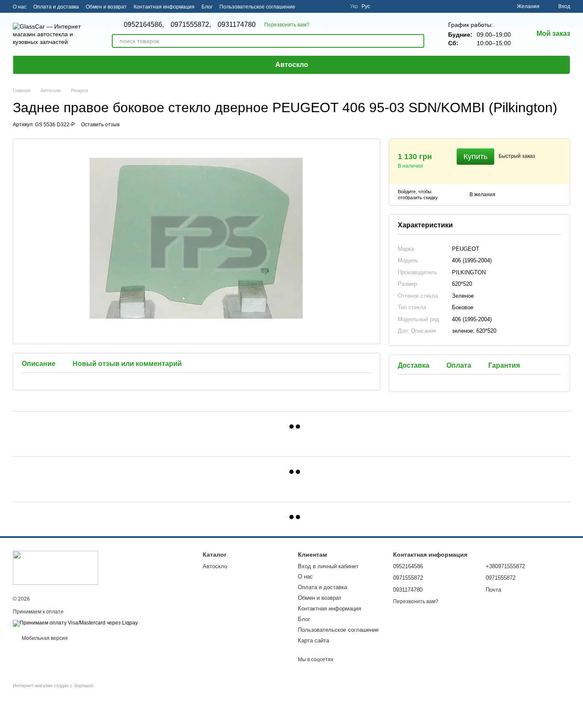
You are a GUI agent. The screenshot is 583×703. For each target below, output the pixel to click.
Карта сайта (313, 640)
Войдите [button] (407, 191)
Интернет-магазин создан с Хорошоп (53, 685)
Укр (354, 6)
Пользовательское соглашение (257, 7)
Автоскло (291, 64)
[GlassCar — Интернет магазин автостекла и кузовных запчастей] (55, 568)
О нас (19, 7)
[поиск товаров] (417, 41)
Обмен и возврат (106, 7)
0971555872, (191, 24)
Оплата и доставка (56, 7)
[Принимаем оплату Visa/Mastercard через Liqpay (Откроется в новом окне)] (75, 623)
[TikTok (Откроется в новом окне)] (317, 6)
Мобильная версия (44, 638)
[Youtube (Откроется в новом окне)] (338, 6)
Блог (207, 7)
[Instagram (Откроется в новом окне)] (307, 6)
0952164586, (144, 24)
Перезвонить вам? (286, 25)
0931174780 (237, 24)
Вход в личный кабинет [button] (328, 566)
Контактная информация (164, 7)
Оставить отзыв (100, 125)
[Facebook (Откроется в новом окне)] (327, 6)
